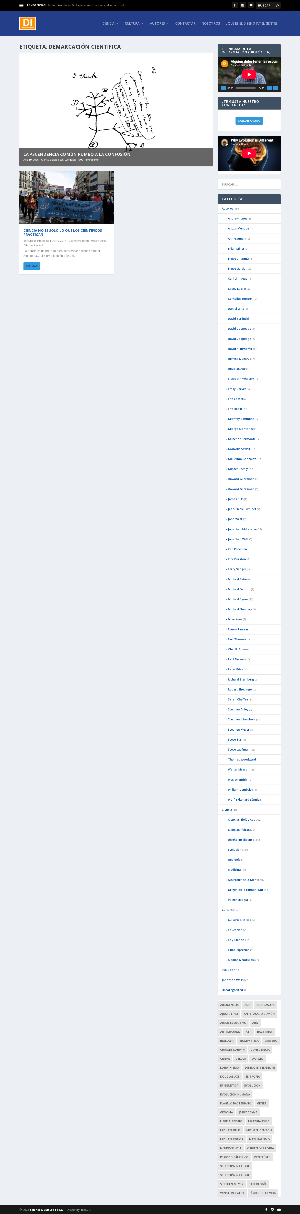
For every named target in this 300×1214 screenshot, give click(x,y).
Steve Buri (235, 739)
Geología (234, 860)
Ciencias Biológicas (52, 159)
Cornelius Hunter (240, 299)
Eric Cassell (236, 399)
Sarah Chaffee (238, 699)
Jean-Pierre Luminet (242, 509)
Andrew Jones (237, 218)
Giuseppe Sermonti (241, 439)
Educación (235, 930)
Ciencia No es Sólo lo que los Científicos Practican (62, 232)
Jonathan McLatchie (242, 529)
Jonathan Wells (232, 980)
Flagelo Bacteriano (235, 1103)
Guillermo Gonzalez (242, 459)
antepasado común (259, 1014)
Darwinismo (229, 1067)
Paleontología (238, 900)
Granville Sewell (239, 449)
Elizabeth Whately (241, 379)
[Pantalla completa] (275, 88)
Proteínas (262, 1157)
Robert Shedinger (240, 689)
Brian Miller (236, 248)
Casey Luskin (237, 289)
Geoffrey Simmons (241, 419)
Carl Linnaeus (237, 278)
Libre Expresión (239, 950)
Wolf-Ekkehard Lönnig (244, 799)
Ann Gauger (236, 238)
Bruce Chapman (239, 258)
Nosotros (211, 24)
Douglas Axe (237, 369)
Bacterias (264, 1032)
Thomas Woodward (242, 759)
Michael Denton (239, 589)
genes (261, 1103)
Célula (241, 1058)
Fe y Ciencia (236, 940)
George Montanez (241, 429)
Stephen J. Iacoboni (242, 719)
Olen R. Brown (238, 649)
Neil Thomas (237, 639)
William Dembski (240, 789)
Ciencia (108, 24)
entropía (253, 1076)
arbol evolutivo (233, 1023)
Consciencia (260, 1050)
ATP (248, 1032)
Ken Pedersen (237, 549)
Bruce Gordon (237, 268)
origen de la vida (260, 1148)
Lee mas (32, 266)
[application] (249, 74)
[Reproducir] (223, 88)
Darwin (257, 1058)
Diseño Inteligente (38, 241)
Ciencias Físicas (239, 830)
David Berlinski (238, 319)
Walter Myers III (239, 769)
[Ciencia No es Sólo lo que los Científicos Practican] (66, 197)
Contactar (185, 24)
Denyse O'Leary (239, 359)
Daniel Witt (236, 309)
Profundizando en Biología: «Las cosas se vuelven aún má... (87, 5)
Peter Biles (235, 669)
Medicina (234, 870)
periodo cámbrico (234, 1157)
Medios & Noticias (241, 960)
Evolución (70, 159)
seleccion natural (235, 1166)
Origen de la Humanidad (245, 890)
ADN (247, 1005)
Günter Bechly (238, 469)
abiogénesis (229, 1005)
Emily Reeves (237, 389)
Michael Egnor (238, 599)
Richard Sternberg (241, 679)
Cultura (132, 24)
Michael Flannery (240, 609)
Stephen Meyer (238, 729)
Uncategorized (232, 990)
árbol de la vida (263, 1193)
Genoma (226, 1112)
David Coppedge (239, 328)
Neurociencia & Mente (243, 880)
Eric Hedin (235, 409)
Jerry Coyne (248, 1112)
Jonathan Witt (238, 539)
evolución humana (235, 1094)
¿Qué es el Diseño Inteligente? (252, 24)
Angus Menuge (238, 228)
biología (226, 1041)
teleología (258, 1184)
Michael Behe (237, 579)
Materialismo (259, 1121)
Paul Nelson (236, 659)
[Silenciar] (269, 88)
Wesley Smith (98, 241)
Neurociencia (230, 1148)
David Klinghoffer (240, 349)
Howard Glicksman (241, 479)
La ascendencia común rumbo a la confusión (77, 154)
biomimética (249, 1041)
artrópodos (230, 1032)
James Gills (235, 499)
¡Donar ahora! (249, 121)
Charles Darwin (232, 1050)
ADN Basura (265, 1005)
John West (235, 519)
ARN (255, 1023)
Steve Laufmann (239, 749)
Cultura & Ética (239, 920)
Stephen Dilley (238, 709)
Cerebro (270, 1041)
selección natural (235, 1175)
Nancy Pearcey (238, 629)
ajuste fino (229, 1014)
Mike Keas (235, 619)
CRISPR (225, 1058)
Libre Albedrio (231, 1121)
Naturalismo (259, 1139)
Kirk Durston (237, 559)
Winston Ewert (232, 1193)
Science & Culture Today (46, 1210)
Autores (157, 24)
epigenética (229, 1085)
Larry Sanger (237, 569)
